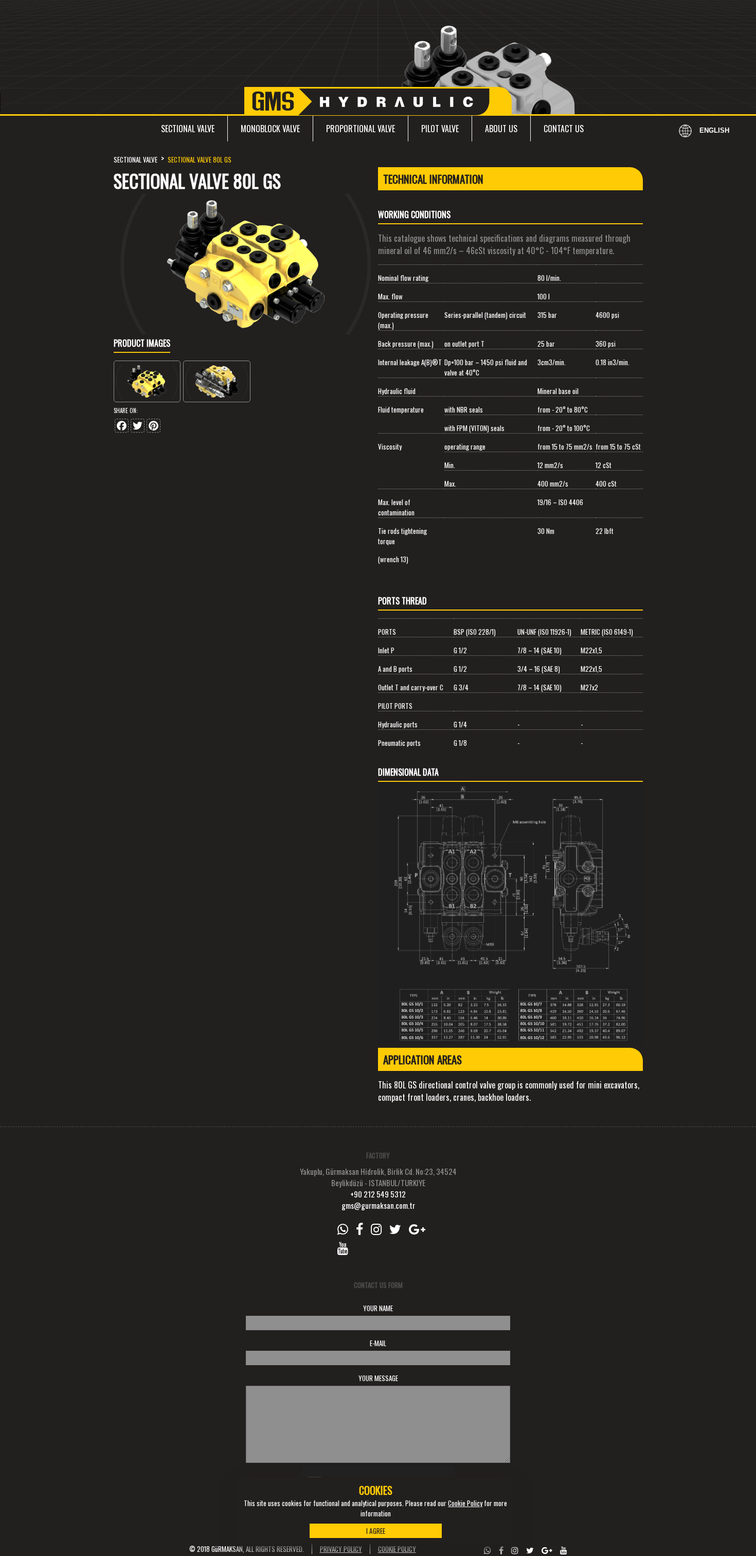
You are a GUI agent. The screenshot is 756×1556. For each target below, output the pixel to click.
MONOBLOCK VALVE (270, 128)
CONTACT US (564, 128)
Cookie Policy (465, 1503)
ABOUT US (501, 128)
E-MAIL (378, 1343)
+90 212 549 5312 (378, 1194)
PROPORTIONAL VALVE (360, 128)
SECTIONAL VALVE (187, 128)
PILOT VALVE (440, 128)
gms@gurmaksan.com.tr (378, 1205)
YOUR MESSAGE (378, 1378)
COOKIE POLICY (397, 1549)
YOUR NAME (378, 1308)
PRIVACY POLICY (341, 1549)
